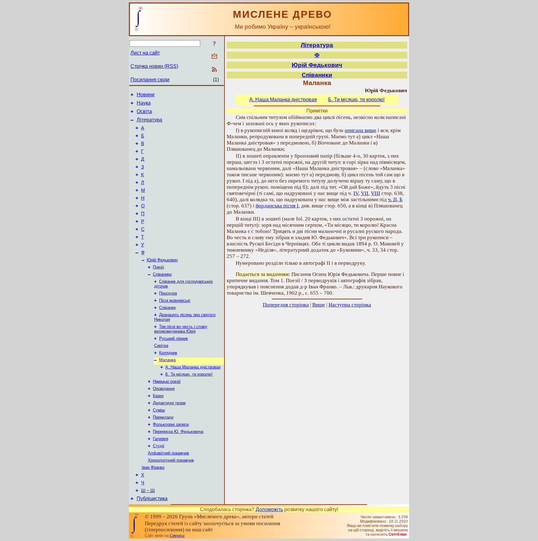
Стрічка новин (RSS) (154, 66)
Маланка (167, 360)
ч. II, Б (395, 199)
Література (149, 119)
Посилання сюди (149, 79)
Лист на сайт (145, 52)
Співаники (162, 274)
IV (355, 193)
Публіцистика (152, 498)
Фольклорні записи (171, 424)
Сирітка (161, 345)
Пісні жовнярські (174, 300)
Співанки (167, 307)
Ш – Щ (148, 490)
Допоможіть (269, 509)
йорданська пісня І (277, 206)
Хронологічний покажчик (171, 460)
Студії (158, 446)
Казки (158, 395)
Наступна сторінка (349, 305)
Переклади (163, 417)
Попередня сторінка (286, 305)
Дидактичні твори (169, 403)
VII (364, 193)
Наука (144, 103)
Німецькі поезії (167, 381)
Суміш (159, 410)
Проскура (168, 293)
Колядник (168, 352)
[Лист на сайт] (214, 56)
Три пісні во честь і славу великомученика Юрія (180, 329)
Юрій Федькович (162, 260)
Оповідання (164, 388)
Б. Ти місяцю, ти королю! (189, 374)
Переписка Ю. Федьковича (178, 431)
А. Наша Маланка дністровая (192, 367)
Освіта (144, 111)
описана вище (360, 130)
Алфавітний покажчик (168, 453)
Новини (145, 94)
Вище (318, 305)
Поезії (158, 267)
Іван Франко (153, 467)
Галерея (160, 438)
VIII (375, 193)
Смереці (177, 536)
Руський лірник (173, 338)
